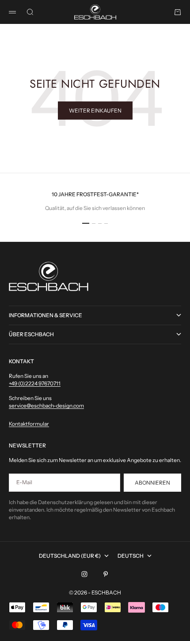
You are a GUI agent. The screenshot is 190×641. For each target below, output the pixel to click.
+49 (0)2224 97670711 (35, 383)
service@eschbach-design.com (46, 405)
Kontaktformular (29, 423)
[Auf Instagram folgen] (84, 574)
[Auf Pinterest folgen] (105, 574)
